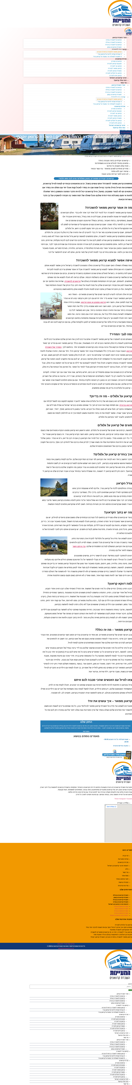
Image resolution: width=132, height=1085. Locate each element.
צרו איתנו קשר (79, 546)
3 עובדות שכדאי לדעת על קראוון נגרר (110, 54)
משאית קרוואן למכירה (115, 71)
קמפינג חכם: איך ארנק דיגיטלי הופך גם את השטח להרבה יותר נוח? (109, 927)
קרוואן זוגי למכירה (116, 66)
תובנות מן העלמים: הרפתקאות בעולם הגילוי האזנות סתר (112, 935)
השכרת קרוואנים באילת (120, 895)
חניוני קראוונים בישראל (117, 125)
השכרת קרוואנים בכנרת (120, 899)
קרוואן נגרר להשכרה (119, 49)
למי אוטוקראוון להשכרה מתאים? (121, 930)
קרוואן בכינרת (126, 405)
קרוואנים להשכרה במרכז (114, 40)
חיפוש (130, 984)
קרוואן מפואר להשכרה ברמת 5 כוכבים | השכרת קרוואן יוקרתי (111, 937)
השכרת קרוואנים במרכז (120, 902)
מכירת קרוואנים (121, 59)
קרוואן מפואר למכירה (115, 68)
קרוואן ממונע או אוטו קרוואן (93, 302)
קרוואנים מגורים (116, 61)
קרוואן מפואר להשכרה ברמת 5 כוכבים (109, 52)
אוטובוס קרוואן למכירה (114, 64)
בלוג (124, 156)
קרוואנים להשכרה (73, 281)
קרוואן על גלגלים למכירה (114, 73)
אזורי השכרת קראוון (120, 37)
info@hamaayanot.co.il (66, 948)
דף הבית (129, 156)
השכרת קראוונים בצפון (114, 94)
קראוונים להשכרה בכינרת (113, 45)
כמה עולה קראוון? (120, 80)
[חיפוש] (130, 990)
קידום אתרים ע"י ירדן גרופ (66, 944)
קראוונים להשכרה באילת (114, 42)
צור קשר (124, 83)
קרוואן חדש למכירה (115, 123)
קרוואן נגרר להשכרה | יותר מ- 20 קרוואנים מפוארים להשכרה (111, 932)
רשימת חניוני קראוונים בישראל (118, 904)
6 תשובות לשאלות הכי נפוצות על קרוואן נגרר (107, 56)
